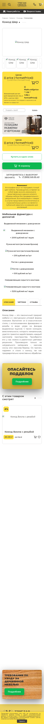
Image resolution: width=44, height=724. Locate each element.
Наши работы (13, 11)
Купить (34, 110)
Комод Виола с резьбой (19, 431)
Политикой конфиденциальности (29, 716)
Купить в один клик (22, 157)
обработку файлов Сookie (10, 715)
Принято (22, 721)
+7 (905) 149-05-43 (30, 177)
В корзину (24, 166)
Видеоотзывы (34, 11)
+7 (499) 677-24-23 (34, 4)
